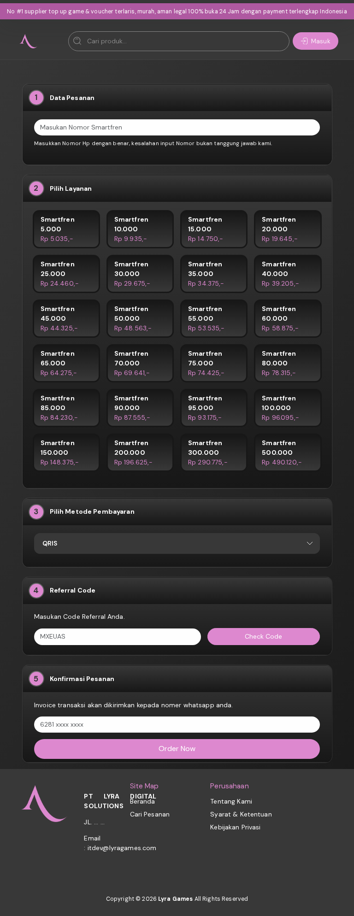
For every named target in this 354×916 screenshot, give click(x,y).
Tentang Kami (231, 801)
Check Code (263, 636)
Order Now (177, 748)
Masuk (320, 41)
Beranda (142, 801)
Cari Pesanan (150, 814)
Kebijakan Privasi (235, 827)
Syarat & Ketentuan (241, 814)
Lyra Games (175, 899)
